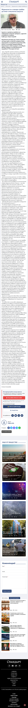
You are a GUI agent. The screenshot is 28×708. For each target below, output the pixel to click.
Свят (14, 683)
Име (3, 566)
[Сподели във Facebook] (8, 428)
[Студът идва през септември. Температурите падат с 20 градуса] (5, 638)
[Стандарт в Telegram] (19, 415)
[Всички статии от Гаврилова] (4, 422)
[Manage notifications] (25, 705)
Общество (8, 6)
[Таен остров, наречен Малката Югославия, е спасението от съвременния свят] (5, 629)
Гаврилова (11, 423)
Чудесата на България (14, 678)
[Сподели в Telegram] (17, 428)
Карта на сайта (14, 704)
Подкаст (14, 676)
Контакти (14, 702)
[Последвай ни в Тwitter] (16, 665)
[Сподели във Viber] (14, 428)
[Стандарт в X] (22, 415)
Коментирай (7, 431)
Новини (2, 6)
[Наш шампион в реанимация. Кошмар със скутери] (14, 547)
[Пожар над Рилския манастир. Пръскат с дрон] (14, 510)
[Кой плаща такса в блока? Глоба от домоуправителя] (14, 529)
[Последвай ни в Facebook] (9, 665)
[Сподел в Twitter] (11, 428)
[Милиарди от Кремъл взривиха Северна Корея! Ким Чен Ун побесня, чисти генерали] (5, 647)
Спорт (14, 685)
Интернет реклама (14, 699)
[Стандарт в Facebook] (12, 415)
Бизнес (14, 682)
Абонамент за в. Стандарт (14, 706)
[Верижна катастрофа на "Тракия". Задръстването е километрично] (14, 491)
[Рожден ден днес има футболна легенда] (14, 472)
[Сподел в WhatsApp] (19, 428)
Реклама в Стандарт (14, 701)
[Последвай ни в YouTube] (12, 665)
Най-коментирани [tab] (14, 598)
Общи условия (14, 695)
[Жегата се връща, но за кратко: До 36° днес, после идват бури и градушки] (14, 453)
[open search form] (26, 2)
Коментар (5, 576)
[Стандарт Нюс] (14, 663)
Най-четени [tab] (5, 598)
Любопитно (14, 680)
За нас (14, 694)
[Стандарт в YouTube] (15, 415)
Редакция (14, 697)
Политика (14, 673)
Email (3, 571)
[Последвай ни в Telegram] (19, 665)
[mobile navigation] (2, 2)
